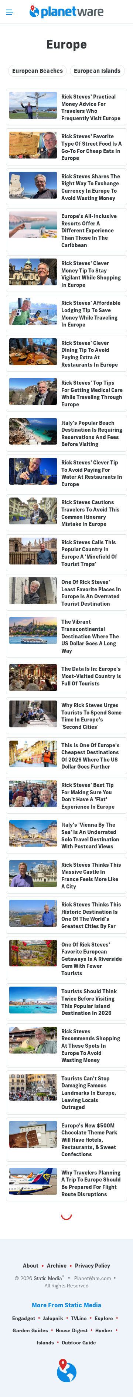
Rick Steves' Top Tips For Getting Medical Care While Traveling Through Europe (92, 393)
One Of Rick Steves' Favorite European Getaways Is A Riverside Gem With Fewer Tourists (91, 959)
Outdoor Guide (79, 1343)
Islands (45, 1343)
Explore (104, 1318)
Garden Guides (30, 1330)
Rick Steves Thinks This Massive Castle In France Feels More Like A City (91, 876)
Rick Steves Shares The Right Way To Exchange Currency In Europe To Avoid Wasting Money (90, 187)
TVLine (79, 1318)
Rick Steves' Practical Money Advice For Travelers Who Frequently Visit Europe (90, 107)
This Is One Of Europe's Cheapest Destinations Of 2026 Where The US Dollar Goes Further (90, 756)
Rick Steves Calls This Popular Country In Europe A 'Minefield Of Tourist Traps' (89, 553)
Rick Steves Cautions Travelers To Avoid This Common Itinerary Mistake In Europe (90, 513)
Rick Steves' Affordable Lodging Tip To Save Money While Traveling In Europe (90, 314)
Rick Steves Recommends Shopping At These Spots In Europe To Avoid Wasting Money (90, 1045)
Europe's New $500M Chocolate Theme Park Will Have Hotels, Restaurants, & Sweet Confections (89, 1140)
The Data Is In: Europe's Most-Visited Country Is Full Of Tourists (91, 676)
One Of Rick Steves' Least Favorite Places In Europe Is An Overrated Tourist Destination (91, 593)
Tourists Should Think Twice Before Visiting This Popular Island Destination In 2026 (89, 1002)
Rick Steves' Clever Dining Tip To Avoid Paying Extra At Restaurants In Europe (89, 354)
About (30, 1265)
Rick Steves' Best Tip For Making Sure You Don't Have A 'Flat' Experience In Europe (88, 796)
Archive (56, 1265)
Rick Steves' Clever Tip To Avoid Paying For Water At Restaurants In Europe (91, 473)
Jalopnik (53, 1318)
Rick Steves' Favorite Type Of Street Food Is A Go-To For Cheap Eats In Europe (91, 147)
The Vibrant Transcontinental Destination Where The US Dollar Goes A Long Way (90, 636)
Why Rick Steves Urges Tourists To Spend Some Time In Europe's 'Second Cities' (91, 716)
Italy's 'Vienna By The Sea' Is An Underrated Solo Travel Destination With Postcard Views (90, 836)
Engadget (23, 1318)
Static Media (48, 1278)
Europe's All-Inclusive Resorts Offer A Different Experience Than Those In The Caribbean (89, 230)
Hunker (104, 1330)
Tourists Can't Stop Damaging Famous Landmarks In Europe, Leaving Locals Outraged (88, 1093)
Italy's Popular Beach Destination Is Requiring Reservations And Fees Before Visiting (91, 434)
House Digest (72, 1330)
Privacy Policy (92, 1265)
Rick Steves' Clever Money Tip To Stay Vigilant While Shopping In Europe (91, 274)
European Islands (97, 70)
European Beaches (37, 70)
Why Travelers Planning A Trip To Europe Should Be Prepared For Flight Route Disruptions (91, 1183)
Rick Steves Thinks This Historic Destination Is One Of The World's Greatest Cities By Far (91, 915)
